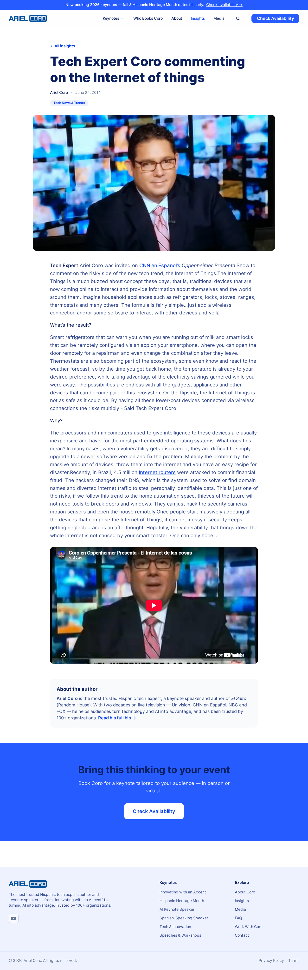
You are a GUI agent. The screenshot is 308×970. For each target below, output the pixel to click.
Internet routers (157, 472)
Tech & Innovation (175, 926)
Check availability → (224, 4)
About (176, 18)
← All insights (62, 46)
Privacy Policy (271, 960)
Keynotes (111, 18)
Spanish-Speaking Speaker (184, 918)
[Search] (238, 18)
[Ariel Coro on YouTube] (14, 918)
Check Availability (275, 18)
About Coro (245, 892)
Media (219, 18)
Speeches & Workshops (180, 935)
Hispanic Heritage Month (182, 900)
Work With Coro (249, 926)
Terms (293, 960)
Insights (198, 18)
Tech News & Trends (69, 103)
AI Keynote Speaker (177, 909)
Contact (242, 935)
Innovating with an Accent (183, 892)
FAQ (238, 918)
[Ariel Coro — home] (28, 18)
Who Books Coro (148, 18)
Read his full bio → (117, 717)
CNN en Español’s (159, 265)
